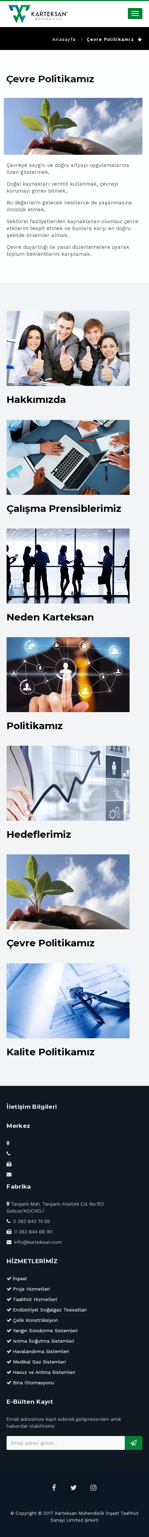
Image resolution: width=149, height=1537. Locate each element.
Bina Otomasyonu (33, 1382)
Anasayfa (64, 39)
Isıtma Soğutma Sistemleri (43, 1341)
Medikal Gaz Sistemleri (39, 1362)
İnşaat (20, 1278)
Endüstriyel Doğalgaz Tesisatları (50, 1309)
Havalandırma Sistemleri (41, 1351)
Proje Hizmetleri (31, 1289)
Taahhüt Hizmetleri (35, 1299)
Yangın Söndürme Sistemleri (45, 1330)
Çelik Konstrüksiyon (35, 1320)
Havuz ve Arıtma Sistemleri (44, 1372)
